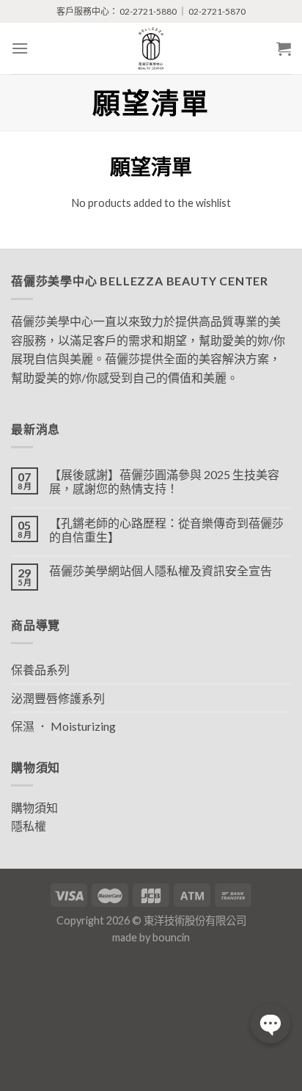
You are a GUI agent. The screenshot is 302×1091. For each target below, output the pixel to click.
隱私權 (28, 826)
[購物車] (283, 48)
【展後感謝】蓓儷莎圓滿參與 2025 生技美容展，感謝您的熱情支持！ (164, 481)
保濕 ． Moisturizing (63, 726)
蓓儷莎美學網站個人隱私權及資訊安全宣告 (160, 570)
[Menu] (20, 48)
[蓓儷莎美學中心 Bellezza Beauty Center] (151, 48)
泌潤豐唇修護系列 (58, 698)
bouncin (171, 937)
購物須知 (34, 807)
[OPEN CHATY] (270, 1023)
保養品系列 (40, 669)
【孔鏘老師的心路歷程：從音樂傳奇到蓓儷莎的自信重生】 (166, 530)
